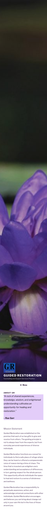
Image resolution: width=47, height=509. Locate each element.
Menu (25, 385)
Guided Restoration (23, 375)
